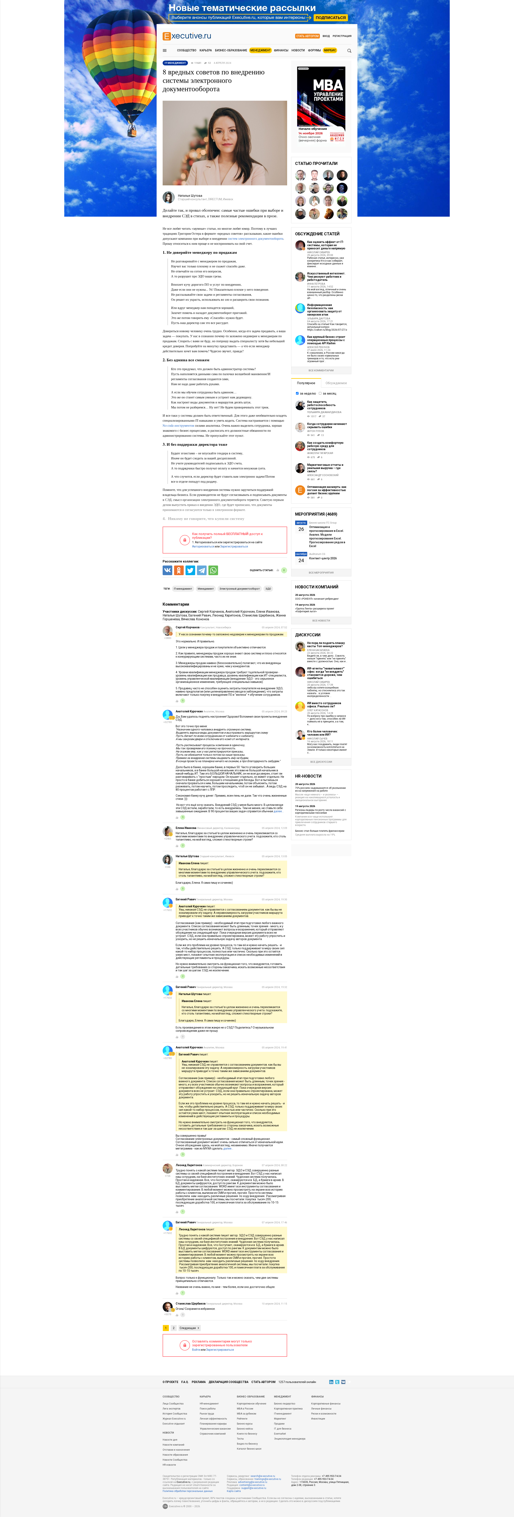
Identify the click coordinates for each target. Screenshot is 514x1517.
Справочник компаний (213, 1433)
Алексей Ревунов (318, 347)
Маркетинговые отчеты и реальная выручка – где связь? (325, 468)
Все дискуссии (321, 761)
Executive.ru (183, 1482)
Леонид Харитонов (226, 615)
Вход (326, 36)
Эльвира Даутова (318, 318)
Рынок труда (207, 1413)
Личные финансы (321, 1408)
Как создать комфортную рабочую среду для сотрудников (325, 446)
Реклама (199, 1382)
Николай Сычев (317, 738)
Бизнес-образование (231, 50)
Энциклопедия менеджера (289, 1438)
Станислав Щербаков (258, 615)
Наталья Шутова (175, 615)
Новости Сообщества (175, 1459)
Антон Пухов (315, 431)
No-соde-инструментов (178, 425)
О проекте (170, 1382)
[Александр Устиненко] (314, 175)
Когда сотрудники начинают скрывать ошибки (327, 425)
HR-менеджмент (209, 1403)
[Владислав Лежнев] (342, 175)
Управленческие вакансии (215, 1428)
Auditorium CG (317, 554)
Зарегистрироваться (234, 546)
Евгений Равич (199, 615)
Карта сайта (234, 1491)
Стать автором (307, 36)
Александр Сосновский (323, 475)
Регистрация (342, 36)
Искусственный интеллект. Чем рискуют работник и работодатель (326, 276)
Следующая (188, 1328)
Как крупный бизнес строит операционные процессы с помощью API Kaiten (326, 340)
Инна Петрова (316, 283)
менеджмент (206, 588)
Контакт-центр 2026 (323, 558)
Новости (298, 50)
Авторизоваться (203, 546)
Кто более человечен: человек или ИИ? (322, 733)
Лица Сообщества (173, 1403)
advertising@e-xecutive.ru (252, 1482)
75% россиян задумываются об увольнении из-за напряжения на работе (320, 789)
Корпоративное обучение (251, 1403)
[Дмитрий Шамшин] (342, 188)
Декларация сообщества (228, 1382)
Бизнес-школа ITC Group (323, 522)
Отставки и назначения (176, 1449)
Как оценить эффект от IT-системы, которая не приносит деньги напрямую (326, 245)
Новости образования (175, 1454)
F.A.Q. (185, 1382)
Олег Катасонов (317, 710)
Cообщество (171, 1396)
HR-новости (169, 1464)
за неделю (308, 393)
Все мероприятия (321, 572)
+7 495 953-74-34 (331, 1476)
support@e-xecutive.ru (253, 1488)
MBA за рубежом (246, 1413)
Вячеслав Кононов (195, 619)
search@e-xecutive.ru (263, 1476)
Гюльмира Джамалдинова (324, 412)
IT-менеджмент (183, 588)
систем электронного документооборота (255, 238)
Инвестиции (318, 1418)
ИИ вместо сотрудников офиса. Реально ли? (324, 705)
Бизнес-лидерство (284, 1403)
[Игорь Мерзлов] (342, 201)
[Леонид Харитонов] (314, 213)
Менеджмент (260, 50)
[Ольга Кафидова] (328, 201)
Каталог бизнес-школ (249, 1448)
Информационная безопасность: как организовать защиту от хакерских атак (324, 309)
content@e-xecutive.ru (252, 1485)
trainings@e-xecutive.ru (268, 1479)
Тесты (240, 1438)
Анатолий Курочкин (240, 611)
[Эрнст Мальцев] (314, 188)
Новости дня (170, 1439)
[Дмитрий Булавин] (300, 175)
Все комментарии (321, 370)
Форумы (314, 50)
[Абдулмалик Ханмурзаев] (328, 175)
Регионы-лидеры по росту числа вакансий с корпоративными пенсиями (320, 811)
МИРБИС (330, 50)
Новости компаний (173, 1444)
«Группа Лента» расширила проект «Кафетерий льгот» (314, 610)
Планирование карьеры (213, 1423)
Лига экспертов (172, 1408)
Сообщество (186, 50)
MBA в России (245, 1408)
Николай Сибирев (318, 252)
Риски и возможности (323, 1413)
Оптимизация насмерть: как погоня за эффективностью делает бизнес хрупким (326, 490)
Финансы (281, 50)
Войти (196, 1349)
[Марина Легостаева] (314, 201)
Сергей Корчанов (211, 611)
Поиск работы (208, 1408)
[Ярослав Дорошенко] (342, 213)
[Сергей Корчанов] (300, 188)
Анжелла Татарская (320, 453)
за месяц (329, 393)
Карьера (206, 50)
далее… (279, 811)
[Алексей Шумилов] (328, 188)
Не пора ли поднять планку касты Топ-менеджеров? (326, 644)
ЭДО (268, 588)
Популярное (306, 383)
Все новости (321, 620)
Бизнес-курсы (245, 1423)
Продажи (279, 1423)
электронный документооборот (239, 588)
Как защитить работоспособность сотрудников (321, 405)
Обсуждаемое (336, 383)
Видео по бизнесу (247, 1443)
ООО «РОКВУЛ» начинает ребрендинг (317, 598)
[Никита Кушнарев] (328, 213)
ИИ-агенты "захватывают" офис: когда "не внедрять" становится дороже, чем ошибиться (325, 673)
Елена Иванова (267, 611)
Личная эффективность (213, 1418)
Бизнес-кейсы (245, 1428)
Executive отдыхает (174, 1423)
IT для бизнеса (282, 1428)
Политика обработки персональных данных (188, 1491)
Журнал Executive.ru (174, 1418)
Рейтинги (242, 1418)
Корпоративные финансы (326, 1403)
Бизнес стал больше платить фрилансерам (319, 831)
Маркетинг (280, 1418)
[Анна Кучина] (300, 201)
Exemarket (280, 1433)
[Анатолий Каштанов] (300, 213)
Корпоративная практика (288, 1408)
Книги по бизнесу (247, 1433)
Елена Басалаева (318, 650)
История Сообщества (175, 1413)
